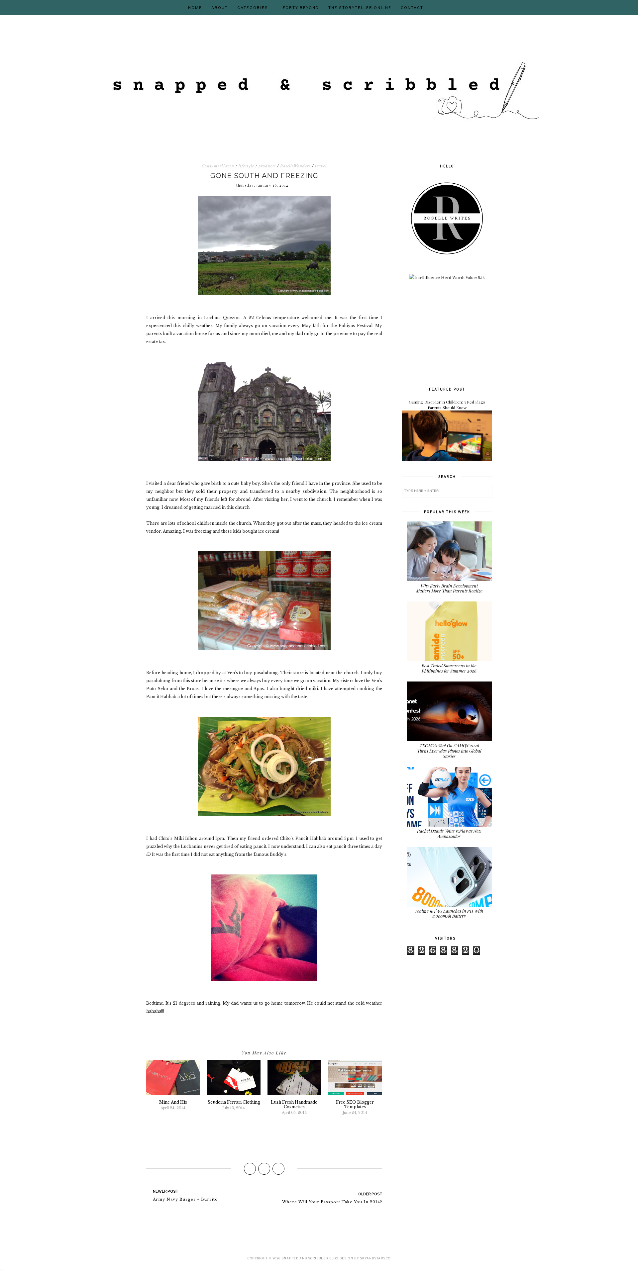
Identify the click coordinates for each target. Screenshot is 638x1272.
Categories (252, 7)
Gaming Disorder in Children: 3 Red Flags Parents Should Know (447, 404)
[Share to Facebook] (250, 1169)
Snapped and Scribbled (304, 1258)
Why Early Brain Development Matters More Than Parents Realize (449, 588)
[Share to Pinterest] (278, 1169)
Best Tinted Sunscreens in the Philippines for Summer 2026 (449, 668)
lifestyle (246, 166)
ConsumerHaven (218, 166)
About (219, 7)
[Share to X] (264, 1169)
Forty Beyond (301, 7)
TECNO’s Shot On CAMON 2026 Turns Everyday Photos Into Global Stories (449, 751)
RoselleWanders (295, 166)
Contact (412, 7)
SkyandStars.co (375, 1258)
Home (195, 7)
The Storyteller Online (359, 7)
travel (321, 166)
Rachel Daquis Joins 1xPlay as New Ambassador (449, 833)
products (267, 166)
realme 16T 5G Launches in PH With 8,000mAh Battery (449, 913)
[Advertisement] (452, 332)
